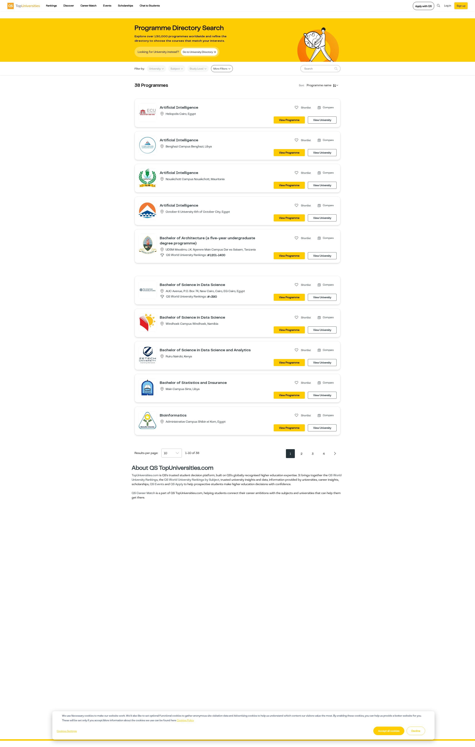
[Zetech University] (147, 355)
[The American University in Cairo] (147, 290)
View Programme (289, 120)
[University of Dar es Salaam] (147, 244)
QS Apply (177, 484)
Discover (68, 5)
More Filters (220, 68)
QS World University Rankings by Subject (191, 480)
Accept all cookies (388, 731)
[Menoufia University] (147, 420)
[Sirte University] (147, 387)
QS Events (157, 484)
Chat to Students (150, 5)
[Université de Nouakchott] (147, 178)
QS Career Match (143, 493)
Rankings (51, 5)
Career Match (88, 5)
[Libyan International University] (147, 145)
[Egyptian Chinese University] (147, 112)
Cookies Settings (67, 731)
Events (107, 5)
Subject (175, 68)
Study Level (197, 68)
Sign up (461, 5)
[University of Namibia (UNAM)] (147, 322)
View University (322, 120)
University (155, 68)
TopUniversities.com (145, 475)
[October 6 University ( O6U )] (147, 210)
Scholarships (125, 5)
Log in (447, 5)
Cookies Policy (185, 720)
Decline (415, 731)
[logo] (23, 6)
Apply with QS (423, 6)
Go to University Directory (198, 52)
